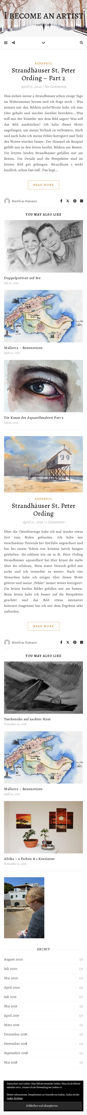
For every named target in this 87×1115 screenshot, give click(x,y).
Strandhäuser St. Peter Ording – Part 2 (43, 74)
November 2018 (15, 1043)
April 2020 (12, 987)
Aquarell (43, 63)
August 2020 (13, 959)
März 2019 (11, 1024)
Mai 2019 (10, 1006)
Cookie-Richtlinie (15, 1098)
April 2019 (11, 1015)
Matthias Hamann (24, 201)
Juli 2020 (10, 968)
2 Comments (54, 522)
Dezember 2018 (15, 1034)
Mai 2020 (11, 978)
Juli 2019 (10, 996)
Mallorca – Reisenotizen (23, 347)
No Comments (55, 86)
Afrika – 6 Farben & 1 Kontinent (29, 858)
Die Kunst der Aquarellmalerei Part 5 (33, 417)
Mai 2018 (10, 1062)
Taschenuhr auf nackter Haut (27, 719)
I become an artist (43, 15)
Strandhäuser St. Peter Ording (43, 509)
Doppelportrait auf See (22, 277)
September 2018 (16, 1052)
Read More (43, 185)
